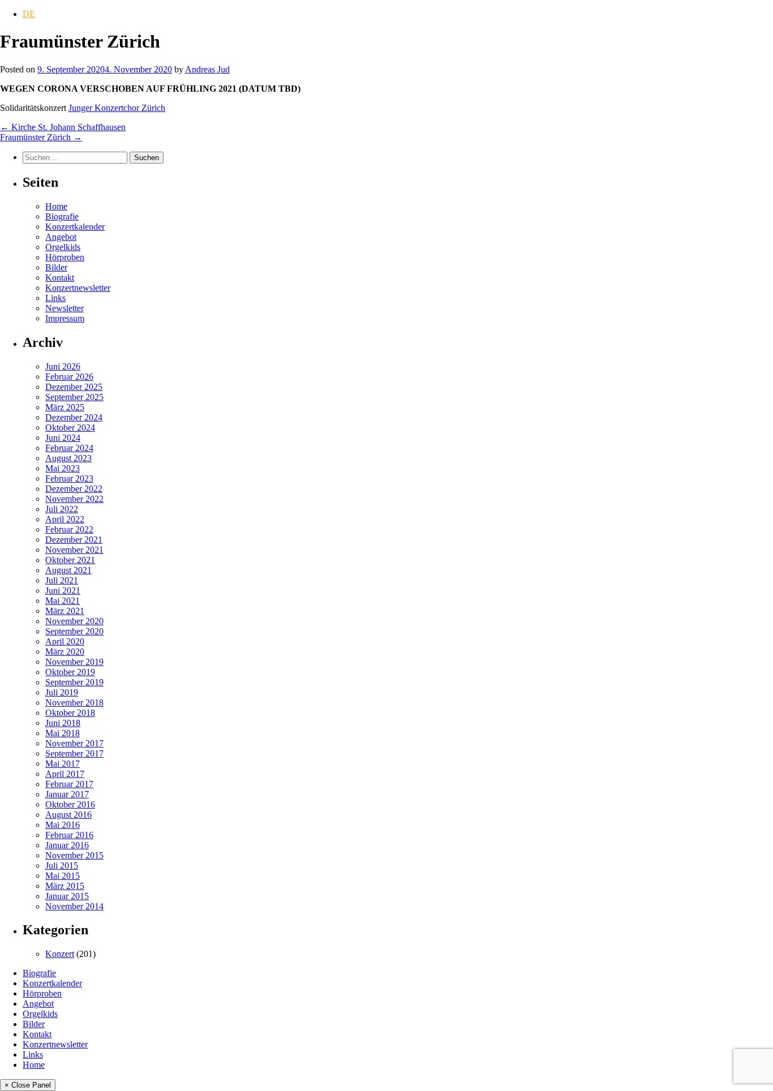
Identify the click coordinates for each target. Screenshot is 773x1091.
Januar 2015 (67, 896)
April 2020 (64, 641)
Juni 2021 (62, 590)
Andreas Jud (207, 69)
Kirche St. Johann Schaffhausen (63, 127)
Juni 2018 (62, 723)
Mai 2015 (62, 875)
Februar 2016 (69, 835)
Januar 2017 (67, 794)
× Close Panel (28, 1085)
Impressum (64, 318)
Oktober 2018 (70, 713)
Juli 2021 (61, 580)
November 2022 (74, 499)
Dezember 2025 (73, 387)
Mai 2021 (62, 600)
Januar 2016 (67, 845)
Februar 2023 (69, 478)
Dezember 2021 (73, 539)
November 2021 (74, 550)
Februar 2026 (69, 376)
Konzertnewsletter (77, 288)
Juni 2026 (62, 366)
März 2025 (64, 407)
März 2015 (64, 886)
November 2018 (74, 702)
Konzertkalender (75, 226)
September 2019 (74, 682)
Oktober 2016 (70, 804)
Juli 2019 (61, 692)
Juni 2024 (62, 438)
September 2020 (74, 631)
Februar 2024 (69, 448)
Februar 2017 (69, 784)
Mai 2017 (62, 763)
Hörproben (64, 257)
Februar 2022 (69, 529)
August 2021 (68, 570)
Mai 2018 (62, 733)
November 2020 (74, 621)
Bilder (56, 267)
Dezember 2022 (73, 488)
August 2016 (68, 814)
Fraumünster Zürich (41, 137)
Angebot (60, 237)
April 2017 (64, 774)
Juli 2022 (61, 509)
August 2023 (68, 458)
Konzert (59, 954)
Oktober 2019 (70, 672)
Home (56, 206)
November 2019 (74, 662)
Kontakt (59, 277)
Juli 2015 (61, 865)
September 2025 (74, 397)
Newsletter (64, 308)
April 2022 (64, 519)
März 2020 (64, 651)
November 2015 (74, 855)
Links (55, 298)
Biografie (62, 216)
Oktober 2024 (70, 427)
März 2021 (64, 611)
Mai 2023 (62, 468)
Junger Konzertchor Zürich (116, 108)
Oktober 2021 (70, 560)
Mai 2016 (62, 825)
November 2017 (74, 743)
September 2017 (74, 753)
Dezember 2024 (73, 417)
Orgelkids (62, 247)
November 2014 (74, 906)
